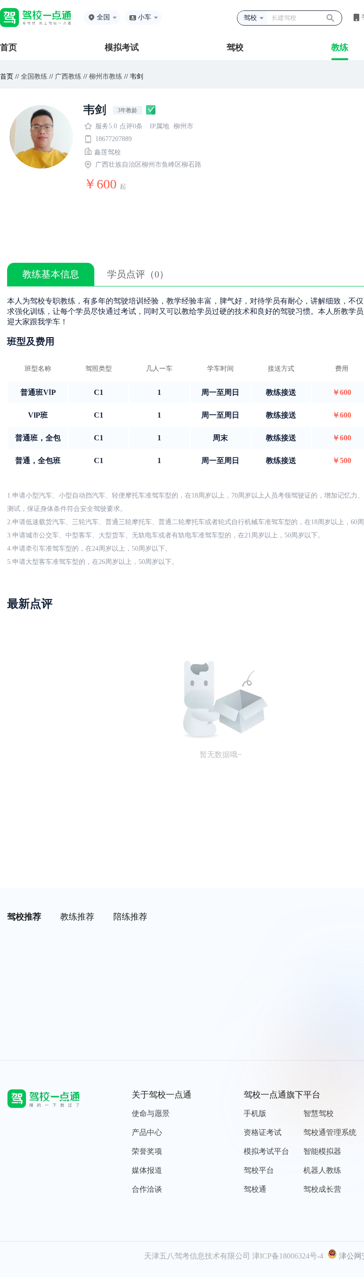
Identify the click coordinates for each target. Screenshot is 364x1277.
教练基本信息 (50, 274)
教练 (339, 47)
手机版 (255, 1113)
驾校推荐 (24, 916)
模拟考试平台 (266, 1151)
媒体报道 (147, 1170)
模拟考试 (122, 47)
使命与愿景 (151, 1113)
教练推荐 (77, 916)
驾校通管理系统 (329, 1132)
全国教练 (34, 76)
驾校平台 (259, 1170)
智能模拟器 (322, 1151)
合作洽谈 (147, 1189)
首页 (8, 47)
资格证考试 (263, 1132)
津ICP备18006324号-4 (287, 1256)
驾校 (235, 47)
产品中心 (147, 1132)
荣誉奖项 (147, 1151)
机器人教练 (322, 1170)
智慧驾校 (318, 1113)
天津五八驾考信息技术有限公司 (197, 1256)
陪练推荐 (130, 916)
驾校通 (255, 1189)
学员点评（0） (138, 274)
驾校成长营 (322, 1189)
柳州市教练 (105, 76)
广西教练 (68, 76)
